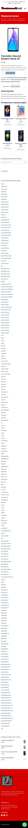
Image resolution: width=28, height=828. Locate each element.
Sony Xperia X (4, 551)
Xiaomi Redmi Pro (5, 723)
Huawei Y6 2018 (5, 320)
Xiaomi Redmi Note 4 (6, 700)
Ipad (2, 335)
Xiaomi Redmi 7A (5, 685)
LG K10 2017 (4, 440)
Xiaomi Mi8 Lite (4, 643)
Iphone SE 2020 (5, 410)
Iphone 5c (3, 384)
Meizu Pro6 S (4, 479)
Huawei (3, 281)
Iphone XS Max (4, 420)
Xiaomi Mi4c (4, 615)
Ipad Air (3, 345)
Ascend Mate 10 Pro (6, 227)
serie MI (3, 518)
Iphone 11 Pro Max (5, 363)
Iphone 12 (3, 366)
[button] (24, 824)
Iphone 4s (3, 379)
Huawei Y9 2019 (5, 333)
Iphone (3, 356)
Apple (2, 184)
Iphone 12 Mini (4, 368)
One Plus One (4, 492)
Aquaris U (3, 214)
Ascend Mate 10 (5, 222)
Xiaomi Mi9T (4, 651)
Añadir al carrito (10, 73)
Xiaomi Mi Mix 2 (4, 602)
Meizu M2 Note (4, 456)
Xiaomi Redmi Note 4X (6, 703)
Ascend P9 (3, 261)
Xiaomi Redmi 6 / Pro (6, 679)
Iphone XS (3, 417)
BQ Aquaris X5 (4, 279)
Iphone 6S (3, 394)
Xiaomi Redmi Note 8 (6, 715)
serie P (2, 525)
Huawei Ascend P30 (6, 291)
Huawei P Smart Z (5, 312)
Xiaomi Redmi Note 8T (6, 720)
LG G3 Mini (3, 430)
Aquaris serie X (4, 212)
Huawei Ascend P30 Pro (7, 297)
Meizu (2, 453)
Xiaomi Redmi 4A (5, 667)
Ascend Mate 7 (4, 237)
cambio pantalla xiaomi (16, 79)
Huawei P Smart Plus (6, 309)
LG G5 (2, 435)
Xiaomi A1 (3, 584)
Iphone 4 (3, 376)
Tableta (3, 579)
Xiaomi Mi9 (3, 646)
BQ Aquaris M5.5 (5, 268)
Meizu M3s (3, 461)
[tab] (6, 86)
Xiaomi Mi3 (3, 610)
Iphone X (3, 412)
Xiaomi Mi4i (4, 618)
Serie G (3, 510)
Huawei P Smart (5, 304)
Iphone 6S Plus (4, 397)
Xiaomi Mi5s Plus (5, 633)
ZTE (2, 728)
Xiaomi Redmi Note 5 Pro (7, 705)
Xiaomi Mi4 (3, 613)
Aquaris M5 (4, 199)
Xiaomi (18, 77)
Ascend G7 (4, 217)
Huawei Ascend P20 (6, 284)
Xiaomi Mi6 (3, 638)
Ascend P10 (4, 245)
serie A (3, 505)
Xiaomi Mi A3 (4, 592)
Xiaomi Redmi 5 (4, 672)
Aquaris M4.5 (4, 196)
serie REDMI (4, 528)
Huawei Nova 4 (4, 302)
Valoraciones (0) (15, 86)
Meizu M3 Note (4, 458)
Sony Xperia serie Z (5, 548)
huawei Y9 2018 (5, 330)
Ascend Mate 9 (4, 243)
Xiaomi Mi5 (3, 623)
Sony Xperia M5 (5, 541)
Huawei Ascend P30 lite (7, 294)
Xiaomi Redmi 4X (5, 669)
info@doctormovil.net (5, 808)
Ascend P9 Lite (4, 263)
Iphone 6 (3, 389)
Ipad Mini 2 (3, 353)
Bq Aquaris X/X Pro (5, 276)
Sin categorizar (4, 535)
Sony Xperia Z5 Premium (7, 577)
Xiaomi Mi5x (4, 636)
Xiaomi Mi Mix (4, 600)
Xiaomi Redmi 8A (5, 690)
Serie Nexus (4, 520)
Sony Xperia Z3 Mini (6, 569)
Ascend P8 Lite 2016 (6, 255)
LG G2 (2, 425)
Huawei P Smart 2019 (6, 307)
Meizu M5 (3, 464)
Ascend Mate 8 (4, 240)
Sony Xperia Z (4, 556)
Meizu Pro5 (4, 474)
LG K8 (2, 443)
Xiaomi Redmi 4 (4, 661)
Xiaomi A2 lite (4, 589)
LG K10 (3, 438)
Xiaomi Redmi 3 (4, 656)
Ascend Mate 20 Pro (6, 235)
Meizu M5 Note (4, 466)
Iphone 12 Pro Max (5, 374)
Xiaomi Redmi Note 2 (6, 695)
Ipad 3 (2, 340)
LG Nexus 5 (4, 448)
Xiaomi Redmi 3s (5, 659)
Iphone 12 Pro (4, 371)
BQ (2, 266)
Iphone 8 (3, 405)
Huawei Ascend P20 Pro (7, 289)
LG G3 (2, 428)
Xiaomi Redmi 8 (4, 687)
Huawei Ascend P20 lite (7, 286)
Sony (2, 538)
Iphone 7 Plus (4, 402)
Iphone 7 (3, 399)
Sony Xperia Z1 (4, 559)
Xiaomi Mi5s (4, 631)
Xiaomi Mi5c (4, 628)
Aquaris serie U (4, 209)
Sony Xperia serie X (5, 546)
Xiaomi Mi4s (4, 620)
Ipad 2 (2, 338)
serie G (3, 507)
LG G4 (2, 433)
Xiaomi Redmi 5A (5, 677)
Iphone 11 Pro (4, 361)
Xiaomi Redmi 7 (4, 682)
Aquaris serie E (4, 204)
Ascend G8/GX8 (5, 220)
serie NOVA (4, 523)
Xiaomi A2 (3, 587)
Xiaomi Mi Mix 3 (4, 607)
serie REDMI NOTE (11, 77)
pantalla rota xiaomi (15, 81)
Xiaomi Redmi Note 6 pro (7, 710)
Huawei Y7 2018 (5, 325)
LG (1, 422)
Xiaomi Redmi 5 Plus (6, 674)
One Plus (3, 489)
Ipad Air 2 (3, 348)
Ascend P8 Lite (4, 253)
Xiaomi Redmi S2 (5, 726)
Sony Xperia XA (5, 553)
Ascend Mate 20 (5, 230)
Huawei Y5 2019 (5, 317)
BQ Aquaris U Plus (5, 273)
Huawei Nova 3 (4, 299)
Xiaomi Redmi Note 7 (6, 713)
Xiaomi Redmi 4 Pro (5, 664)
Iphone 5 (3, 381)
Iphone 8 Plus (4, 407)
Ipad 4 (2, 343)
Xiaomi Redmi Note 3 (6, 697)
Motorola (3, 482)
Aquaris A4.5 (4, 186)
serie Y (2, 533)
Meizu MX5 (3, 471)
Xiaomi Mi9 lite (4, 649)
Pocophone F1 (4, 500)
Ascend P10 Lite (5, 248)
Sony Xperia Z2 (4, 564)
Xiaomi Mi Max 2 (5, 597)
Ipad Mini (3, 350)
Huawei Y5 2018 (5, 315)
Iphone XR (3, 415)
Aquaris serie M (5, 207)
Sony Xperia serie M (6, 543)
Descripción (6, 86)
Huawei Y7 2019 (5, 327)
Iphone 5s (3, 386)
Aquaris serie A (4, 202)
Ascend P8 (3, 250)
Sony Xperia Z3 (4, 566)
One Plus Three (5, 494)
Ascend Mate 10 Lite (6, 225)
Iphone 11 (3, 358)
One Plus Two (4, 497)
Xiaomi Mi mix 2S (5, 605)
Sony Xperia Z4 (4, 571)
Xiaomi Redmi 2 (4, 654)
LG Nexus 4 (4, 446)
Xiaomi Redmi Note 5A (6, 708)
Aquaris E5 (3, 191)
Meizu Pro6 (4, 476)
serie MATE (4, 515)
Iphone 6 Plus (4, 392)
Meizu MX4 (3, 469)
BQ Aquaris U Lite (5, 271)
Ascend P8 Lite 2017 (6, 258)
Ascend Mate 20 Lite (6, 232)
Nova (2, 484)
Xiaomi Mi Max (4, 595)
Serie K (3, 512)
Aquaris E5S (4, 194)
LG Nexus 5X (4, 451)
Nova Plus (3, 487)
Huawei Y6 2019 (5, 322)
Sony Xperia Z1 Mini (6, 561)
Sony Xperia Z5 (4, 574)
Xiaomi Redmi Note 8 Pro (7, 718)
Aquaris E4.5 (4, 189)
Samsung (3, 502)
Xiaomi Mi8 (3, 641)
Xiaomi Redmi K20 (5, 692)
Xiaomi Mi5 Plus (5, 625)
